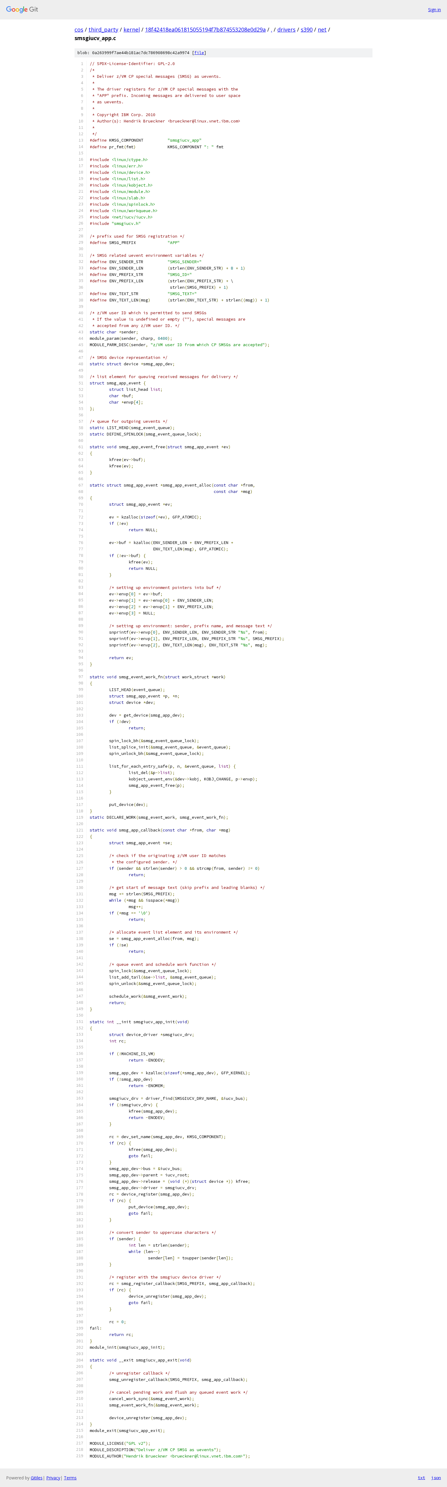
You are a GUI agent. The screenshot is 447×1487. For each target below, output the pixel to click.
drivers (286, 29)
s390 (307, 29)
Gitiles (37, 1478)
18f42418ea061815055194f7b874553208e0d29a (205, 29)
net (322, 29)
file (199, 52)
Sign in (434, 9)
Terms (70, 1478)
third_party (103, 29)
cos (78, 29)
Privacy (53, 1478)
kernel (131, 29)
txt (421, 1477)
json (436, 1477)
